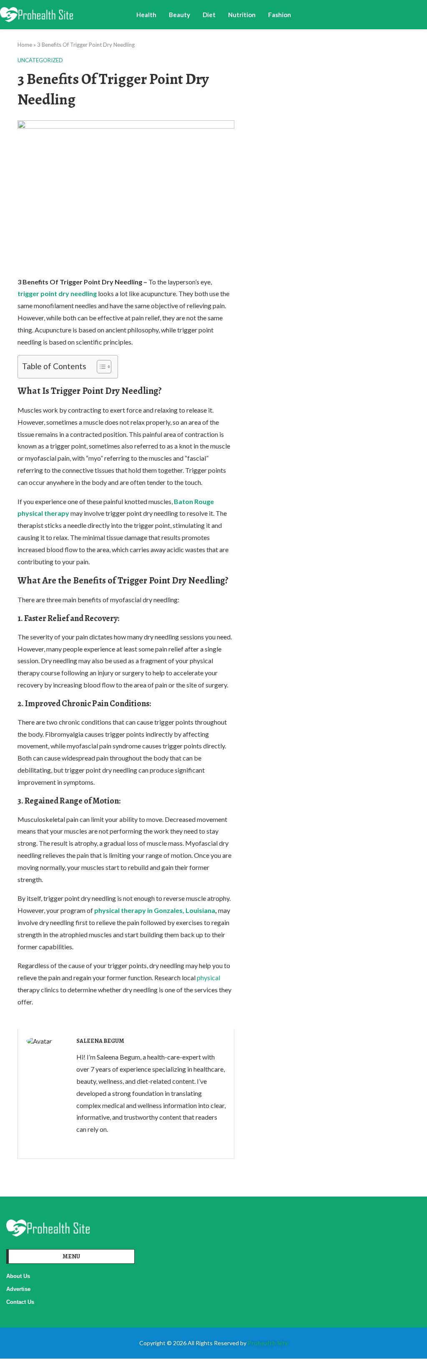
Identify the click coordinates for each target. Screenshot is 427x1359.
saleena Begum (100, 1041)
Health (146, 14)
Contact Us (20, 1302)
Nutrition (242, 14)
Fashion (279, 14)
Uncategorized (40, 60)
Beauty (179, 14)
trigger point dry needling (57, 293)
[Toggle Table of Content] (99, 367)
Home (25, 44)
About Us (18, 1276)
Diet (209, 14)
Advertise (18, 1289)
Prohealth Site (268, 1342)
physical (208, 977)
